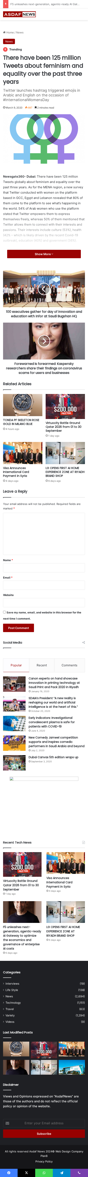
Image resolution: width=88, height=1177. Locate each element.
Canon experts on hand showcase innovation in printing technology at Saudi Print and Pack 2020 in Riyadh (54, 682)
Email (7, 577)
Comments (69, 665)
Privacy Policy (44, 1161)
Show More (43, 254)
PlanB (44, 1156)
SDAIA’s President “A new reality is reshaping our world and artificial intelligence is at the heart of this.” (53, 702)
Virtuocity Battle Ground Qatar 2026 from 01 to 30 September (63, 427)
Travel (10, 1009)
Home (10, 32)
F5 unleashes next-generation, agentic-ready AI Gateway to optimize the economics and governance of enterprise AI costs (22, 938)
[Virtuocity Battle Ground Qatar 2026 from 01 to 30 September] (65, 406)
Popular (16, 665)
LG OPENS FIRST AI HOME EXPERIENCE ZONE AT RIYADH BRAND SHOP (65, 472)
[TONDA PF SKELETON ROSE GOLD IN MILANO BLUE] (22, 405)
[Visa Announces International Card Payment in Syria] (22, 453)
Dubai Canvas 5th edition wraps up (53, 757)
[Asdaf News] (19, 14)
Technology (13, 1002)
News (20, 32)
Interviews (12, 983)
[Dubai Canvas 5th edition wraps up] (14, 763)
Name (8, 560)
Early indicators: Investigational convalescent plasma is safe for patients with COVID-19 (52, 722)
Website (8, 595)
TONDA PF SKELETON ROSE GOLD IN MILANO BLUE (21, 422)
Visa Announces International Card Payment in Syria (16, 472)
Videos (10, 1021)
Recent (42, 665)
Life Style (12, 990)
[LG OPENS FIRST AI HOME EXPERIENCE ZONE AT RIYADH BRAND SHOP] (65, 453)
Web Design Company (69, 1151)
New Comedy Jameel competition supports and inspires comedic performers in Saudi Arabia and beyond (57, 741)
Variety (10, 1015)
